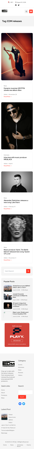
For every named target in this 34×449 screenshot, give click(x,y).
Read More (7, 96)
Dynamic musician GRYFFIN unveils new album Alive (14, 89)
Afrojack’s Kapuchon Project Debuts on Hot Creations (20, 304)
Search (21, 386)
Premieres (4, 395)
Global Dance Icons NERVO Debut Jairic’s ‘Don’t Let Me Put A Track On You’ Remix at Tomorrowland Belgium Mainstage (8, 424)
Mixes (2, 398)
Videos (20, 375)
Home (3, 390)
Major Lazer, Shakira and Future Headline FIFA (20, 313)
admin (5, 94)
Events (20, 365)
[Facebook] (20, 403)
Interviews (6, 155)
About (3, 393)
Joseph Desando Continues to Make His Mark (20, 295)
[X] (23, 403)
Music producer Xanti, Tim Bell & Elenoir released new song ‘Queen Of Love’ (17, 252)
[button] (31, 11)
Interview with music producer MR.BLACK (15, 158)
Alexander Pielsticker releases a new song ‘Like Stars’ (16, 201)
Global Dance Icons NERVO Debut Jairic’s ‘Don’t (21, 286)
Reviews (20, 372)
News (5, 85)
